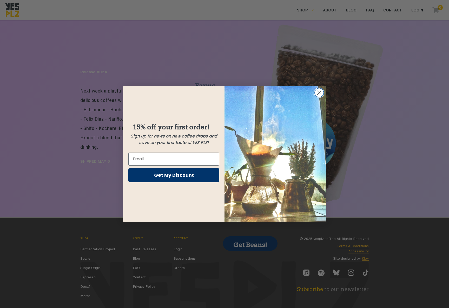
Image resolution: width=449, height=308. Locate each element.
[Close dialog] (319, 92)
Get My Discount (174, 175)
